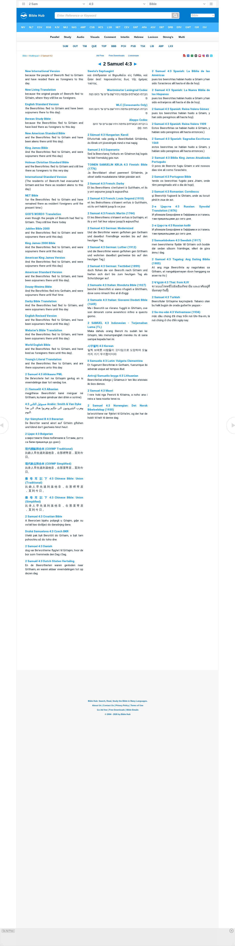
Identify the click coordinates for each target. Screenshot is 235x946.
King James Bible (36, 148)
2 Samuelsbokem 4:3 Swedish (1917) (176, 240)
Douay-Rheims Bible (38, 286)
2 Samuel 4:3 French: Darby (106, 183)
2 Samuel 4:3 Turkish (166, 297)
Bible (25, 56)
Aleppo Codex (138, 120)
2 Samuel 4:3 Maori (100, 390)
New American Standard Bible (45, 133)
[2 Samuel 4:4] (230, 433)
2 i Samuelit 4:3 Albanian (41, 389)
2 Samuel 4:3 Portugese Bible (171, 176)
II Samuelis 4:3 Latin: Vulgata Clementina (115, 361)
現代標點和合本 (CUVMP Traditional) (49, 448)
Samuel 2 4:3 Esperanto (103, 149)
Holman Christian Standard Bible (47, 162)
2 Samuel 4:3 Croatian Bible (43, 516)
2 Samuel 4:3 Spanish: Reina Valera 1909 (179, 124)
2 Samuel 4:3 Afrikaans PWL (43, 374)
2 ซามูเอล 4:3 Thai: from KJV (170, 282)
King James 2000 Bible (40, 243)
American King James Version (45, 257)
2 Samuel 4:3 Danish (38, 546)
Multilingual (34, 56)
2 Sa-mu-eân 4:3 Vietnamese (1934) (176, 312)
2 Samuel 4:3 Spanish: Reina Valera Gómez (180, 109)
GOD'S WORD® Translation (43, 214)
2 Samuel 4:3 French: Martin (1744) (111, 213)
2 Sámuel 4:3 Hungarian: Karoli (108, 134)
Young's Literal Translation (43, 359)
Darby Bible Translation (41, 301)
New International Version (42, 71)
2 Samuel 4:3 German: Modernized (110, 228)
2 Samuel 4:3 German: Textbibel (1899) (114, 266)
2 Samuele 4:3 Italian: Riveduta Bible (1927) (117, 285)
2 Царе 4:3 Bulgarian (39, 434)
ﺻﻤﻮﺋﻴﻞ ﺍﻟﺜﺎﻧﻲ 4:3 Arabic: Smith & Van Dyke (53, 404)
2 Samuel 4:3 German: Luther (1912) (112, 247)
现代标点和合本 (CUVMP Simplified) (48, 463)
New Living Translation (40, 89)
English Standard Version (42, 104)
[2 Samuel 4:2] (4, 433)
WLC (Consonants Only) (131, 105)
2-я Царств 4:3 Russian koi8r (171, 225)
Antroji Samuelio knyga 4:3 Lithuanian (113, 375)
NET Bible (31, 195)
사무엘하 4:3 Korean (100, 346)
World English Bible (37, 345)
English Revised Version (41, 315)
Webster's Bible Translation (43, 330)
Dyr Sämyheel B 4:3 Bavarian (44, 419)
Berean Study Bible (38, 118)
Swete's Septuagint (101, 71)
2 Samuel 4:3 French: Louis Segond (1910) (116, 198)
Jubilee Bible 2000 (37, 228)
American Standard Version (43, 272)
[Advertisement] (117, 647)
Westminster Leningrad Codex (127, 90)
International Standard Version (46, 177)
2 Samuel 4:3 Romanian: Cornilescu (175, 191)
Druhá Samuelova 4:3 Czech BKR (46, 531)
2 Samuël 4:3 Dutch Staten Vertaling (49, 561)
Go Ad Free (8, 931)
